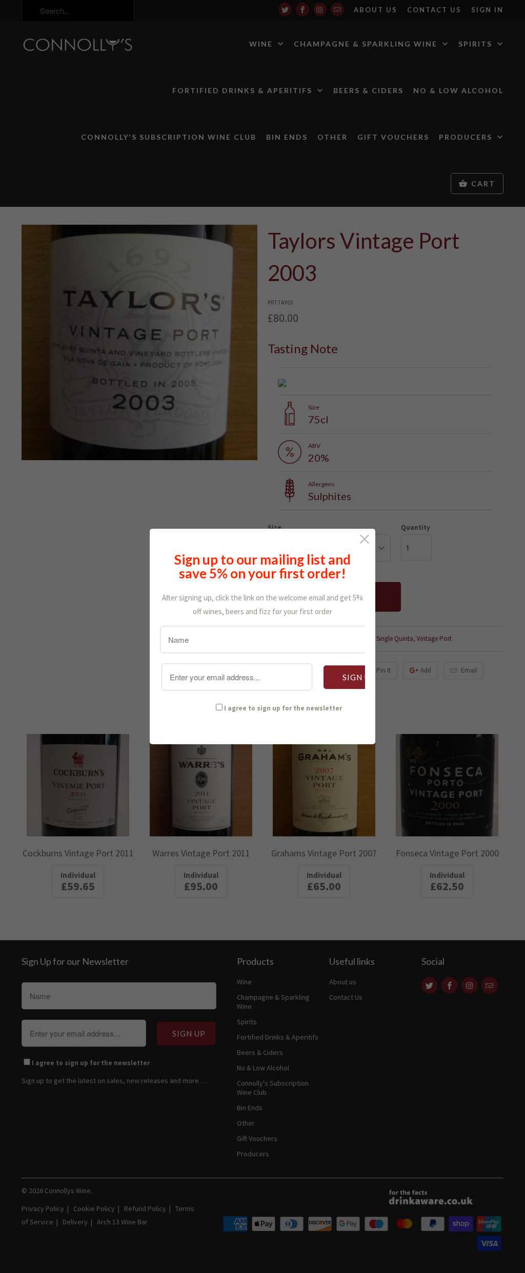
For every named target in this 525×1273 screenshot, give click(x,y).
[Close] (365, 539)
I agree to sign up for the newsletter (283, 708)
